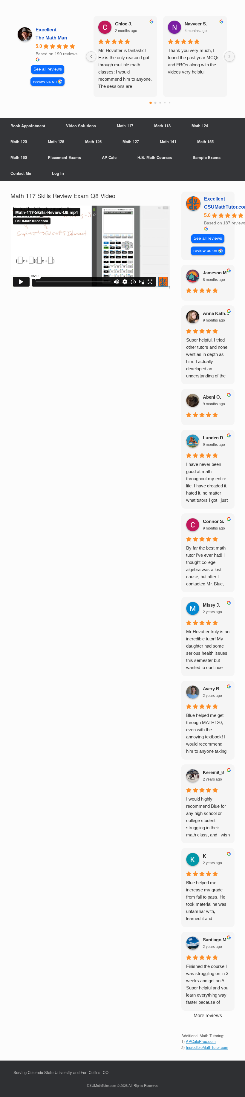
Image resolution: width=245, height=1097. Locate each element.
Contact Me (20, 173)
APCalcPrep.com (201, 1041)
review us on (45, 81)
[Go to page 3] (165, 102)
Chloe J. (123, 23)
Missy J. (211, 605)
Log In (58, 173)
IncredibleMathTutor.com (207, 1047)
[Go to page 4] (169, 102)
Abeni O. (212, 397)
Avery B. (211, 688)
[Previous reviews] (91, 56)
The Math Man (51, 37)
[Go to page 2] (160, 102)
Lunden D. (213, 437)
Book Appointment (27, 125)
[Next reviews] (229, 56)
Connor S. (213, 521)
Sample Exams (206, 157)
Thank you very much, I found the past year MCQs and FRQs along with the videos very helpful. (194, 61)
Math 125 (56, 141)
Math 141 (168, 141)
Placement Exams (64, 157)
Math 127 (130, 141)
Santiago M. (215, 939)
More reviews (208, 1015)
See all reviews (47, 69)
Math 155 (205, 141)
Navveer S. (196, 23)
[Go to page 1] (155, 103)
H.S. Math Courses (154, 157)
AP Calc (109, 157)
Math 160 (18, 157)
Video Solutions (81, 125)
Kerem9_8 (213, 772)
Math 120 (18, 141)
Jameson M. (215, 272)
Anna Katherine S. (216, 313)
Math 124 (200, 125)
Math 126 (93, 141)
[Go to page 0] (151, 103)
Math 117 (125, 125)
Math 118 (162, 125)
